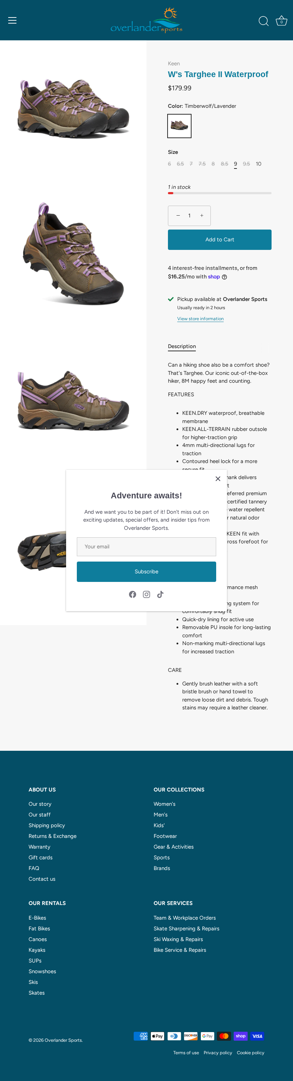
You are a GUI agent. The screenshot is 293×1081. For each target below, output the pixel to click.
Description (182, 346)
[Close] (218, 479)
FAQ (34, 868)
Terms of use (186, 1052)
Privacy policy (218, 1052)
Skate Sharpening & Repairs (186, 928)
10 (259, 164)
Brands (162, 868)
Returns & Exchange (52, 836)
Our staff (40, 814)
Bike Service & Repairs (180, 950)
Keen (174, 63)
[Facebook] (132, 593)
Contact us (42, 879)
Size (173, 152)
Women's (164, 804)
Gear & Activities (174, 847)
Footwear (165, 836)
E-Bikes (37, 918)
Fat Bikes (39, 928)
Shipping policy (47, 825)
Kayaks (37, 950)
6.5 (180, 164)
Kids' (159, 825)
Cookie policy (250, 1052)
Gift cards (41, 857)
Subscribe (146, 571)
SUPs (35, 960)
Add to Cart (219, 239)
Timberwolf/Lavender (179, 126)
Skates (37, 993)
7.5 (202, 164)
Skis (33, 982)
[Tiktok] (160, 593)
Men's (161, 814)
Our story (40, 804)
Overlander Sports (63, 1040)
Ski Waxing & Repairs (178, 939)
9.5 (246, 164)
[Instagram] (146, 593)
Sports (162, 857)
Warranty (39, 847)
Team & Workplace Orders (185, 918)
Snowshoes (42, 971)
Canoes (38, 939)
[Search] (264, 21)
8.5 (224, 164)
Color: (202, 106)
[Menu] (12, 20)
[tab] (185, 346)
